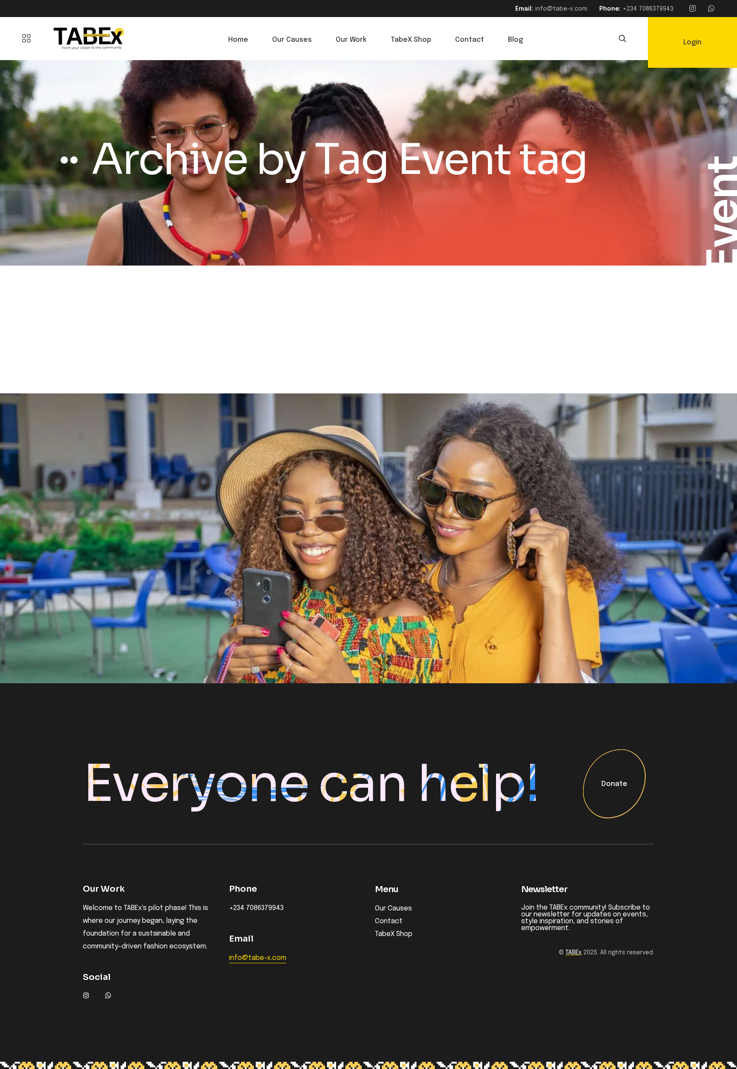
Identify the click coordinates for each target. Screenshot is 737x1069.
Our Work (351, 39)
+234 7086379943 (648, 9)
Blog (515, 39)
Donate (614, 784)
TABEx (574, 953)
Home (238, 39)
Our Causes (292, 39)
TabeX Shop (411, 39)
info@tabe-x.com (561, 9)
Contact (469, 39)
